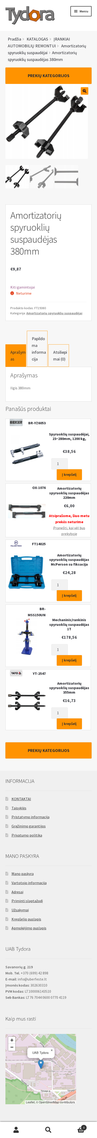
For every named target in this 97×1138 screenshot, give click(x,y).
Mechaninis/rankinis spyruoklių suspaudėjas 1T (69, 624)
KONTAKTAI (21, 798)
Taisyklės (19, 808)
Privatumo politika (27, 835)
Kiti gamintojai (22, 287)
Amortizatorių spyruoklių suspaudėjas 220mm (69, 493)
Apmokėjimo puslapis (29, 928)
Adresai (17, 892)
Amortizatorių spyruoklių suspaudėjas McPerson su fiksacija (69, 560)
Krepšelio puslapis (26, 919)
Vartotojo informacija (29, 882)
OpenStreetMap (49, 1102)
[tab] (15, 355)
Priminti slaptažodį (27, 900)
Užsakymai (20, 910)
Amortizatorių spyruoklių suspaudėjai (54, 313)
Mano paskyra (23, 873)
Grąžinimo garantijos (29, 826)
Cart (75, 1126)
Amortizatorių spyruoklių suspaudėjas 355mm (69, 688)
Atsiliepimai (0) (60, 355)
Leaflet (30, 1102)
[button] (41, 1064)
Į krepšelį (69, 474)
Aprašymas (18, 355)
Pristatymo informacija (30, 817)
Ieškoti (48, 1130)
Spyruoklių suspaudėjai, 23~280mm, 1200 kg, (69, 436)
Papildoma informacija (39, 349)
